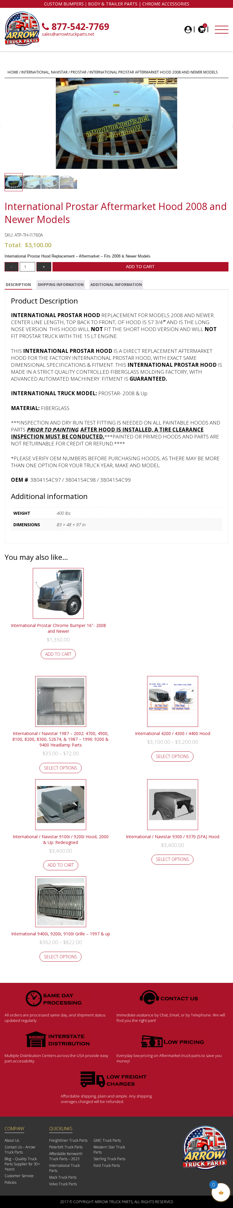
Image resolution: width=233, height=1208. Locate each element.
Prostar (78, 72)
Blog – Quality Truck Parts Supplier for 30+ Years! (22, 1164)
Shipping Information (61, 284)
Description (18, 284)
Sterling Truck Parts (109, 1158)
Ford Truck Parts (106, 1165)
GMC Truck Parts (107, 1140)
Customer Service (19, 1175)
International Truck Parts (64, 1168)
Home (13, 72)
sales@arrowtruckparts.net (68, 34)
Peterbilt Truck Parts (66, 1147)
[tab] (18, 285)
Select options (60, 768)
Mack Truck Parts (62, 1177)
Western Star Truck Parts (109, 1149)
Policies (10, 1182)
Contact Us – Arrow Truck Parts (20, 1149)
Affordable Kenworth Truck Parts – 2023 (66, 1156)
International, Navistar (44, 72)
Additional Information (116, 284)
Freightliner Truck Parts (68, 1140)
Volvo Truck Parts (63, 1184)
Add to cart (140, 266)
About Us (12, 1140)
